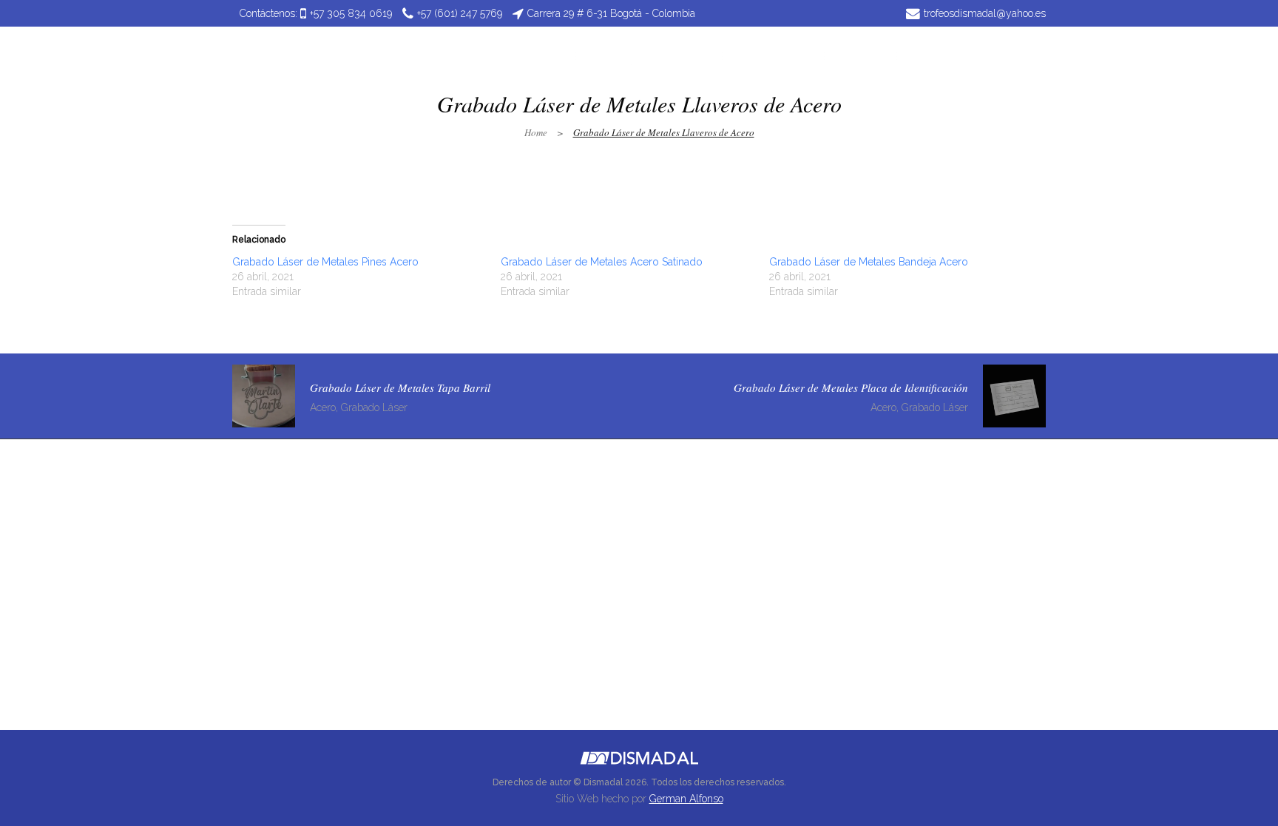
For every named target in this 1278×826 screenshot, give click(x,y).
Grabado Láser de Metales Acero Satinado (602, 262)
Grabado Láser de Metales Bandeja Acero (868, 262)
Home (535, 132)
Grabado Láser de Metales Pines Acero (325, 262)
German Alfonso (686, 799)
